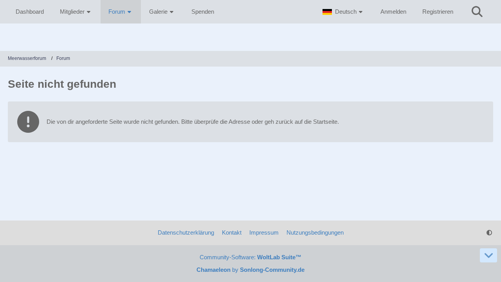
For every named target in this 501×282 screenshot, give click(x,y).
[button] (343, 12)
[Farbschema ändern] (489, 232)
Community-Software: (250, 257)
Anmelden (393, 11)
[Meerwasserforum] (250, 35)
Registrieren (437, 11)
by (250, 269)
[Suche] (477, 12)
